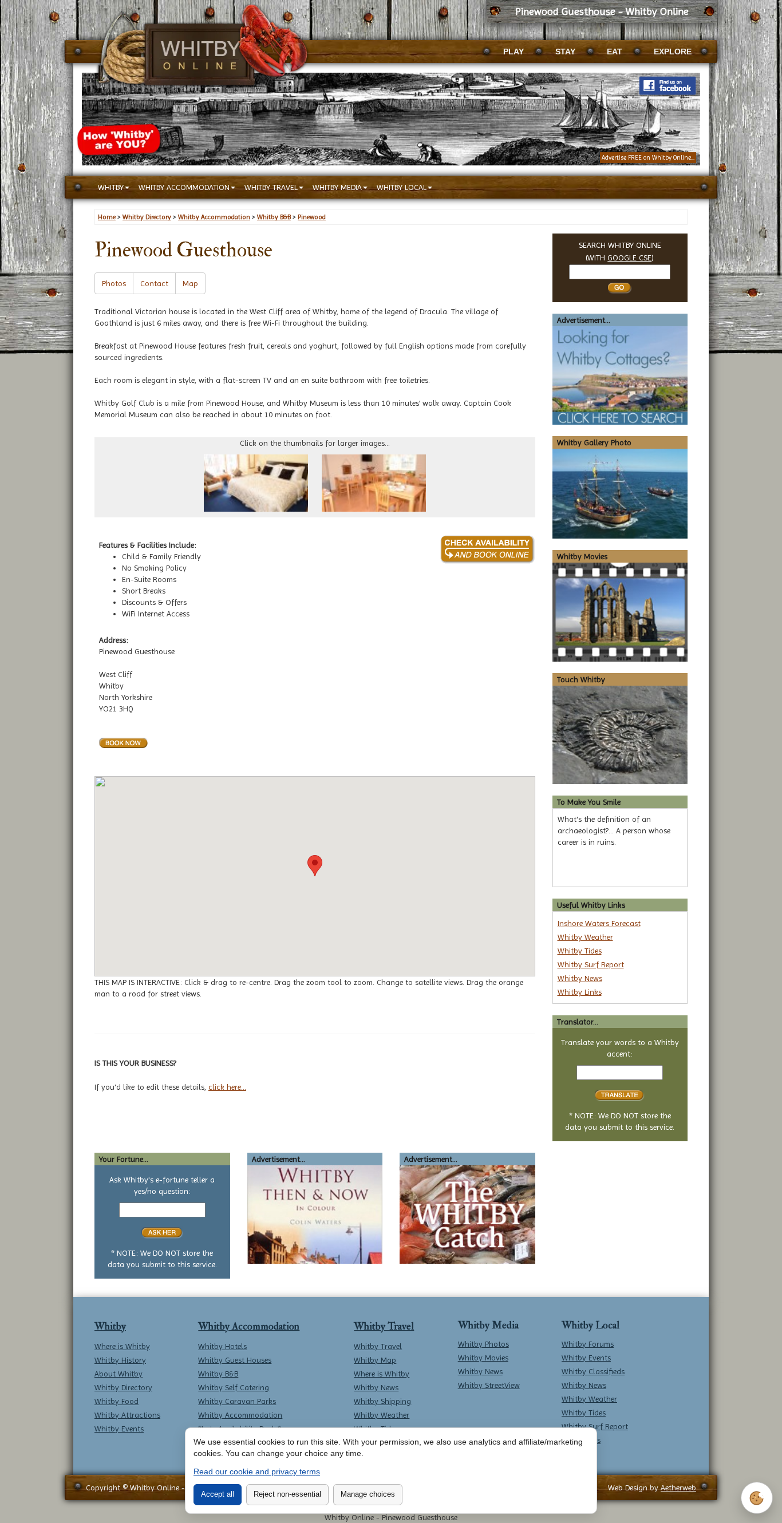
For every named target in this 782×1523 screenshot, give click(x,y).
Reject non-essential (287, 1494)
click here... (227, 1086)
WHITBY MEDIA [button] (337, 187)
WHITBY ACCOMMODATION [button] (184, 187)
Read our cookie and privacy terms (256, 1471)
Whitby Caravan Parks (237, 1401)
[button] (314, 865)
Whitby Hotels (222, 1346)
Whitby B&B (218, 1373)
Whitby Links (580, 991)
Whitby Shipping (382, 1401)
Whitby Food (116, 1401)
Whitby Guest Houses (234, 1359)
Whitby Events (119, 1428)
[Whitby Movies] (620, 611)
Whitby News (580, 978)
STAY (565, 51)
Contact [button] (154, 283)
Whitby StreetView (489, 1385)
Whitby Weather (585, 937)
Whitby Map (375, 1359)
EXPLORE (673, 51)
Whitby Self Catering (233, 1387)
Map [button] (190, 283)
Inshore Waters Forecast (599, 923)
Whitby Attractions (127, 1414)
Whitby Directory (123, 1387)
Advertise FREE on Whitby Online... (648, 157)
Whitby (110, 1326)
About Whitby (118, 1373)
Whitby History (120, 1359)
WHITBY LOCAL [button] (401, 187)
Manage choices (368, 1494)
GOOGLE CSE (629, 257)
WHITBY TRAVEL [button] (271, 187)
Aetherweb (678, 1487)
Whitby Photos (483, 1343)
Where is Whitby (122, 1346)
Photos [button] (114, 283)
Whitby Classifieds (593, 1371)
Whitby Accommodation (248, 1326)
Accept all (217, 1494)
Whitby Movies (483, 1357)
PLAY (513, 51)
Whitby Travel (384, 1326)
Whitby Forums (588, 1343)
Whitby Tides (580, 950)
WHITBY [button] (111, 187)
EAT (614, 51)
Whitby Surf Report (591, 964)
